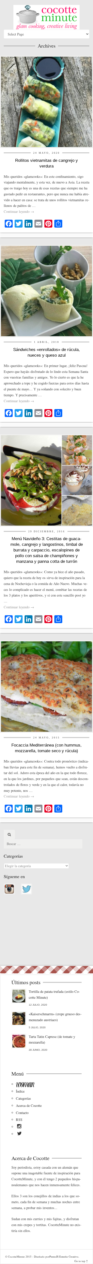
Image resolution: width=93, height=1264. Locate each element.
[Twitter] (19, 1134)
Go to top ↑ (81, 1261)
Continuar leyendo (19, 211)
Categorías (23, 1098)
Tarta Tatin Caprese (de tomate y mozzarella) (52, 1039)
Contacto (22, 1112)
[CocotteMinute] (46, 17)
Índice (20, 1091)
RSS (19, 1119)
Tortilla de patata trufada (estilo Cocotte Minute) (54, 994)
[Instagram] (19, 1127)
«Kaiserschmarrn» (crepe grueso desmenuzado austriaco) (55, 1017)
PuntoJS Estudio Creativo (63, 1256)
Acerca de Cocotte (29, 1105)
